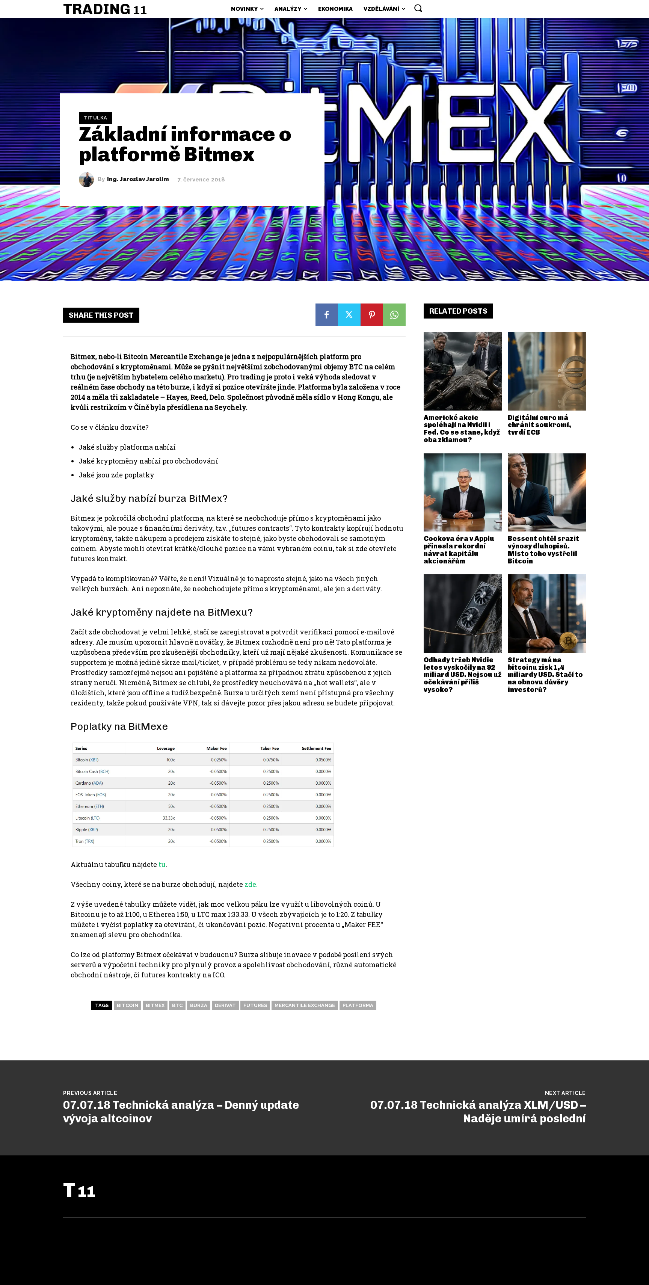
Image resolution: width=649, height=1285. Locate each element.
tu (162, 864)
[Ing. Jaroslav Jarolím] (88, 179)
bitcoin (127, 1005)
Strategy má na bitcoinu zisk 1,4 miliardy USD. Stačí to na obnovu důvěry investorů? (545, 675)
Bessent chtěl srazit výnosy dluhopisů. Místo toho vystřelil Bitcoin (543, 550)
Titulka (95, 118)
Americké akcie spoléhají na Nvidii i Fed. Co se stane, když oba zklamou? (462, 429)
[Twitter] (349, 315)
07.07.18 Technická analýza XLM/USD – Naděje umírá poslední (478, 1111)
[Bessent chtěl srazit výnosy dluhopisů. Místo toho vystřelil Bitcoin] (547, 492)
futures (255, 1005)
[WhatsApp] (394, 315)
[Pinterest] (372, 315)
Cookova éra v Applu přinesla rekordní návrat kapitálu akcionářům (459, 550)
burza (198, 1005)
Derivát (225, 1005)
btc (177, 1005)
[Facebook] (326, 315)
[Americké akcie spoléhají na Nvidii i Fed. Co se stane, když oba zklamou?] (463, 371)
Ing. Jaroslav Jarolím (138, 179)
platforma (358, 1005)
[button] (418, 7)
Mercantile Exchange (305, 1005)
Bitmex (155, 1005)
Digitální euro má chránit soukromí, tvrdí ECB (539, 425)
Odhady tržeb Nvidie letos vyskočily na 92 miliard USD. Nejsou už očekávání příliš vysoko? (462, 675)
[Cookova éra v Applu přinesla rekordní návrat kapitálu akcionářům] (463, 492)
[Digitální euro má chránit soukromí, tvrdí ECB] (547, 371)
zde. (251, 884)
